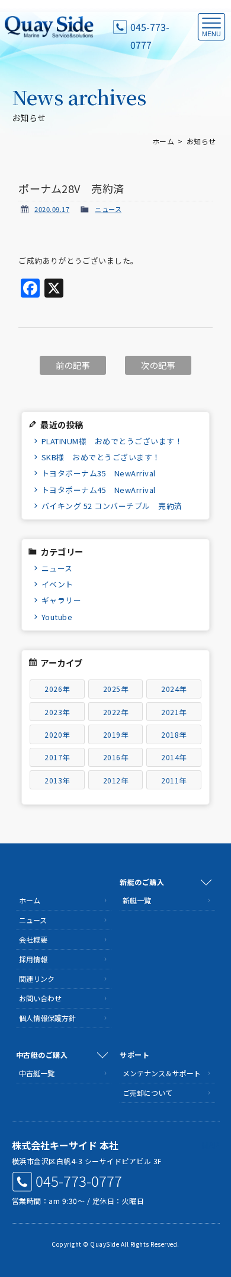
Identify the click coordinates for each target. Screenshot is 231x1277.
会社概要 (33, 939)
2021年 (174, 712)
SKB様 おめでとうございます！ (101, 457)
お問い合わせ (40, 998)
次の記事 (158, 365)
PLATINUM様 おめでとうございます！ (112, 441)
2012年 (116, 780)
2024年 (174, 689)
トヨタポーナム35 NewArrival (98, 473)
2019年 (116, 734)
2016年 (116, 757)
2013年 (57, 780)
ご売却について (147, 1093)
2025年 (116, 689)
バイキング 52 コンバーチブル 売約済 (111, 505)
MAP (210, 1145)
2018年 (174, 734)
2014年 (174, 757)
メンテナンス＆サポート (162, 1073)
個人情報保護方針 (47, 1018)
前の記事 (73, 365)
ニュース (108, 209)
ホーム (163, 141)
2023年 (57, 712)
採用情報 (33, 959)
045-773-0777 (149, 28)
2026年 (57, 689)
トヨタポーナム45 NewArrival (98, 489)
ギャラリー (61, 600)
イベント (57, 584)
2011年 (174, 780)
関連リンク (36, 978)
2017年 (57, 757)
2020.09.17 (51, 209)
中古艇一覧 (36, 1073)
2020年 (57, 734)
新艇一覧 (137, 900)
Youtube (57, 616)
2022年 (116, 712)
